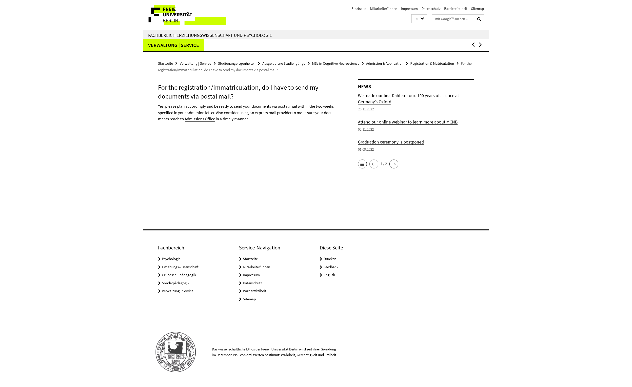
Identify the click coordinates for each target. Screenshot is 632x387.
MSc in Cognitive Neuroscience (335, 63)
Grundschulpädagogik (179, 274)
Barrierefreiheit (455, 8)
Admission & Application (384, 63)
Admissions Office (200, 119)
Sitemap (477, 8)
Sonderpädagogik (175, 283)
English (329, 274)
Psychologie (171, 258)
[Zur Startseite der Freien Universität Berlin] (184, 15)
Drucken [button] (330, 258)
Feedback (331, 267)
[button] (419, 18)
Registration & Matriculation (432, 63)
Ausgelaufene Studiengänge (283, 63)
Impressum (409, 8)
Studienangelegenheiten (237, 63)
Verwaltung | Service (173, 45)
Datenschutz (430, 8)
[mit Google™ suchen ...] (479, 19)
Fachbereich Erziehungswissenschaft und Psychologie (210, 35)
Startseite (359, 8)
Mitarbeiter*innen (383, 8)
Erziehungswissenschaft (180, 267)
